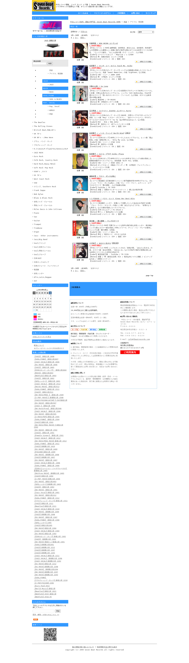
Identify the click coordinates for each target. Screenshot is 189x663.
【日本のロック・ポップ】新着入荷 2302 (50, 536)
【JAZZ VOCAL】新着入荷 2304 (46, 531)
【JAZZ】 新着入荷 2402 (44, 487)
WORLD (52, 110)
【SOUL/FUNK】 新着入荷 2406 (46, 466)
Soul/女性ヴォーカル (42, 247)
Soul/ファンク (40, 243)
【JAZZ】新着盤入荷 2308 (44, 514)
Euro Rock (38, 156)
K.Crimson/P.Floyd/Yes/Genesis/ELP (51, 149)
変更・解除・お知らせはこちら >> (46, 615)
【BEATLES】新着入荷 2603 (45, 376)
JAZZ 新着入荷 (50, 41)
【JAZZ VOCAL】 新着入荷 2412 (47, 438)
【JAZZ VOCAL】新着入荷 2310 (46, 509)
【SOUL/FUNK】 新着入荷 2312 (46, 498)
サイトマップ (151, 13)
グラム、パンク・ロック (43, 141)
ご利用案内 (121, 13)
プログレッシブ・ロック (43, 145)
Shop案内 (37, 341)
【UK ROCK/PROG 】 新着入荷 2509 (49, 395)
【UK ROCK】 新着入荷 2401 (45, 490)
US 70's (37, 175)
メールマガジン (39, 602)
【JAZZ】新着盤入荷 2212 (44, 547)
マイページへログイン (102, 13)
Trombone (38, 228)
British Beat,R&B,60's (45, 130)
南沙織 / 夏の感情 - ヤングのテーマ (104, 221)
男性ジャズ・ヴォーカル (43, 205)
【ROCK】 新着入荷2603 (43, 373)
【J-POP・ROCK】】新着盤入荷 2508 (48, 398)
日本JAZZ (37, 258)
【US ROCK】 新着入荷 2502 (45, 430)
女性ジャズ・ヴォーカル (43, 202)
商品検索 (37, 61)
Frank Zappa (39, 190)
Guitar (37, 221)
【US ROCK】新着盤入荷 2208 (46, 567)
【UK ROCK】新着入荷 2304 (45, 528)
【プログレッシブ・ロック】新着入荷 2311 (51, 501)
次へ (76, 38)
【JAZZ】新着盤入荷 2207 (44, 550)
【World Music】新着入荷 (44, 589)
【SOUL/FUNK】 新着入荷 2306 (46, 520)
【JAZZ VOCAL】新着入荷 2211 (46, 556)
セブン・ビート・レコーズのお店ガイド (49, 348)
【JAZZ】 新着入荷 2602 (44, 378)
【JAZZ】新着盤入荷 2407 (44, 457)
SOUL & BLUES (55, 99)
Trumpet (37, 224)
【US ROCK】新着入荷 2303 (45, 534)
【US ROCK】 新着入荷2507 (45, 403)
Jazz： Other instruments (46, 236)
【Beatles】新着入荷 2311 (45, 506)
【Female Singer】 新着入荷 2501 (49, 435)
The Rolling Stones (43, 126)
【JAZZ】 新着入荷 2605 (44, 367)
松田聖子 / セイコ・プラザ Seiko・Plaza (106, 154)
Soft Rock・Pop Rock (43, 168)
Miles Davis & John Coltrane (48, 209)
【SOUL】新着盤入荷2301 (44, 545)
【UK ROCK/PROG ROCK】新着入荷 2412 (50, 441)
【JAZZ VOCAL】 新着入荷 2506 (47, 411)
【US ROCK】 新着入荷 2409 (45, 449)
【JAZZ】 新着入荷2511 (43, 392)
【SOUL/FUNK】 (40, 578)
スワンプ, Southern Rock (45, 187)
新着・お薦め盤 (39, 352)
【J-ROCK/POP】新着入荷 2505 (46, 417)
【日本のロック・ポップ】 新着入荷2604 (50, 370)
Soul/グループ (40, 254)
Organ (36, 232)
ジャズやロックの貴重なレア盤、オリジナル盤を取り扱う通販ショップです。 (85, 6)
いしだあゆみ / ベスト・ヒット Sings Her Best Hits (112, 199)
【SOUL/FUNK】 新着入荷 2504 (46, 419)
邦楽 (51, 70)
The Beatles (39, 122)
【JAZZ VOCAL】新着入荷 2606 (46, 362)
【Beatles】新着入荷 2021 (45, 591)
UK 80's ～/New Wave (43, 137)
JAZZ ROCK (38, 153)
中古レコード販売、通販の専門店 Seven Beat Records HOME (95, 22)
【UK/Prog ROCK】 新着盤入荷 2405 (49, 473)
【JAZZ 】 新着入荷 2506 (44, 406)
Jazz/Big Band (40, 239)
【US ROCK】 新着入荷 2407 (45, 460)
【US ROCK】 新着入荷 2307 (45, 517)
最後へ (82, 38)
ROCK (51, 92)
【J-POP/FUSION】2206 (44, 583)
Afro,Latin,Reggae (42, 277)
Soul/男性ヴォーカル (42, 251)
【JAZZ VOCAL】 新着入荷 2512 (47, 384)
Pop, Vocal (54, 106)
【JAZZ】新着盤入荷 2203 (44, 553)
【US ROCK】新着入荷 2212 (45, 564)
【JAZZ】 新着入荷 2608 (44, 356)
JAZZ (51, 85)
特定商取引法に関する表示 (107, 647)
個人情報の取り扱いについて (83, 647)
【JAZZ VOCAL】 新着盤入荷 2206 (48, 558)
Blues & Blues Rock (43, 198)
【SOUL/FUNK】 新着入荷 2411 (46, 444)
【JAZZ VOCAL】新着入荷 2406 (47, 463)
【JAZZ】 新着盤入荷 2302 (45, 539)
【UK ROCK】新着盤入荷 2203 (46, 575)
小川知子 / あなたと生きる (100, 243)
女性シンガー (39, 273)
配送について (39, 345)
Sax (35, 217)
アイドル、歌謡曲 (56, 73)
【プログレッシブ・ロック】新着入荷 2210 (51, 580)
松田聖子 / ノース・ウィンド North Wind (106, 133)
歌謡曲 (36, 270)
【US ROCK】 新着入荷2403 (45, 482)
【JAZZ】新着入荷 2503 (43, 422)
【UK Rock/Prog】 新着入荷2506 (47, 408)
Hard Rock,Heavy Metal (45, 164)
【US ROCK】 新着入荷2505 (45, 414)
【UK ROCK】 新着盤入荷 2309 (46, 512)
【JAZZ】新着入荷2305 (43, 525)
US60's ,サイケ (40, 171)
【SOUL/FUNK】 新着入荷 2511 (46, 389)
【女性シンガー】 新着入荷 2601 (47, 381)
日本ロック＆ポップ (41, 262)
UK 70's (37, 134)
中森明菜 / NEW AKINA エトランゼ (103, 43)
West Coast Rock (41, 179)
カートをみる (83, 13)
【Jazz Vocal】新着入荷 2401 (46, 493)
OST (35, 281)
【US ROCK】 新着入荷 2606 (45, 365)
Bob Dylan (38, 194)
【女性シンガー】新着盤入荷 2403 (47, 484)
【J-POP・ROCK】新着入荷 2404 (47, 479)
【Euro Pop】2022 (42, 586)
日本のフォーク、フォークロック (46, 266)
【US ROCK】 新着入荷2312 (45, 495)
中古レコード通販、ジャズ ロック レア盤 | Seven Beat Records (83, 5)
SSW (35, 183)
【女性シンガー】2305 (42, 523)
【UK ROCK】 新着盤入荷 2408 (46, 455)
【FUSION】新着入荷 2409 (44, 452)
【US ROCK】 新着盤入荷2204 (46, 569)
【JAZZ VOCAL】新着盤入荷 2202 (47, 561)
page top (149, 275)
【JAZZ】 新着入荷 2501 (44, 433)
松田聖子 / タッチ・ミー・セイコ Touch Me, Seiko (110, 66)
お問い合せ (135, 13)
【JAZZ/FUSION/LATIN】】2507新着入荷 (50, 400)
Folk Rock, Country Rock (46, 160)
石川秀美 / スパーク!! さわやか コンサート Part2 (110, 111)
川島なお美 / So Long (98, 86)
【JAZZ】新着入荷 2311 (43, 503)
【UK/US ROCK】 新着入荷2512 (46, 387)
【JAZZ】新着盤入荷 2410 (44, 446)
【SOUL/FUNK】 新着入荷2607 (46, 359)
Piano (36, 213)
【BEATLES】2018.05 (43, 597)
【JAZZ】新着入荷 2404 (43, 476)
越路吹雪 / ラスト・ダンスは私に (102, 176)
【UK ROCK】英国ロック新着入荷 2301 (49, 542)
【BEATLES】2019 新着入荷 (45, 594)
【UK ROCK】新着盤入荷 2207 (46, 572)
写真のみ (84, 32)
